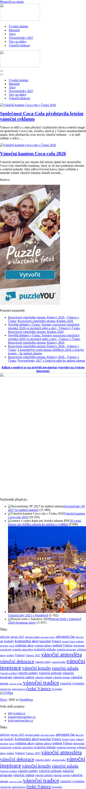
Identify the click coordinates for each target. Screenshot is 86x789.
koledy (9, 641)
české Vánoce (38, 688)
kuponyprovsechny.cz (22, 717)
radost (11, 646)
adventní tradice (47, 637)
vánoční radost (23, 677)
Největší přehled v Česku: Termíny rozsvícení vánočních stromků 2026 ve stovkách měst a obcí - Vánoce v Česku (44, 326)
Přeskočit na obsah (12, 1)
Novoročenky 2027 (21, 37)
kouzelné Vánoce (50, 641)
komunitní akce (27, 641)
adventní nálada (32, 637)
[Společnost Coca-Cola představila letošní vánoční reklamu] (28, 105)
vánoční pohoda (50, 673)
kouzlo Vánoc (68, 641)
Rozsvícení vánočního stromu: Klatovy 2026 (36, 342)
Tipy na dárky (17, 41)
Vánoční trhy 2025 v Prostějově (28, 615)
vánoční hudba (59, 662)
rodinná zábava (43, 645)
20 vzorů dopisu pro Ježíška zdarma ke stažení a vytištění (44, 522)
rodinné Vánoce (62, 645)
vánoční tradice (41, 682)
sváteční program (66, 649)
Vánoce (20, 655)
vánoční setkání (43, 677)
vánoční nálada (65, 668)
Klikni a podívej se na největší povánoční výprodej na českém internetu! (43, 369)
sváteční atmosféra (22, 649)
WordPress (26, 699)
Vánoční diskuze (19, 45)
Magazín (14, 30)
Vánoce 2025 (33, 655)
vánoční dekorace (17, 661)
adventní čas (65, 636)
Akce (12, 34)
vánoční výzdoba (72, 683)
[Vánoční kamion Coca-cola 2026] (28, 145)
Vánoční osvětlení (8, 673)
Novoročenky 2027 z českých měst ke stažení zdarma (51, 360)
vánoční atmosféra (61, 654)
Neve (3, 699)
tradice (10, 655)
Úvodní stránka (18, 26)
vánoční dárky (43, 662)
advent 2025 (17, 636)
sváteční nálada (45, 649)
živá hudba (57, 689)
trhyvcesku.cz (16, 713)
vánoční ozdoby (28, 673)
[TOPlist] (6, 693)
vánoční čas (5, 689)
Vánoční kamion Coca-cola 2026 (33, 153)
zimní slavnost (18, 689)
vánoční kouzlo (36, 668)
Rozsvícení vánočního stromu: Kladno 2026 (45, 321)
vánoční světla (15, 684)
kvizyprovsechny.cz (20, 720)
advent (5, 637)
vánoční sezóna (61, 677)
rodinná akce (24, 645)
